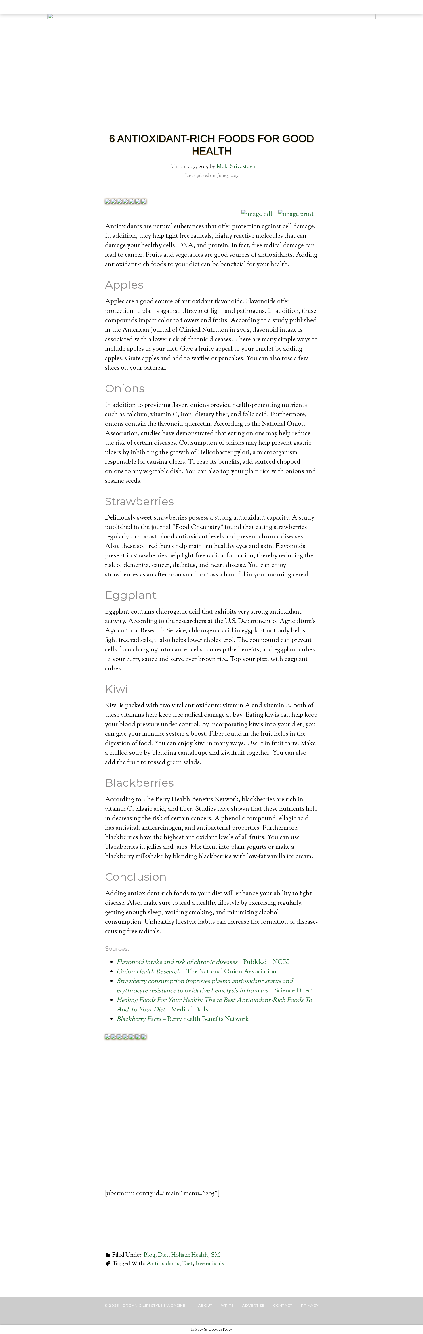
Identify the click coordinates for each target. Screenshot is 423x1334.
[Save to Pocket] (137, 202)
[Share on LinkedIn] (125, 202)
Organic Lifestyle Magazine (39, 8)
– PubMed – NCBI (203, 962)
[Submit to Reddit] (143, 202)
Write (227, 1305)
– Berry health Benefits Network (183, 1019)
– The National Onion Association (197, 972)
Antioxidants (163, 1264)
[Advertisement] (211, 1125)
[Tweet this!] (113, 202)
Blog (149, 1255)
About (205, 1305)
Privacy (310, 1305)
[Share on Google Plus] (119, 202)
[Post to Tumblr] (131, 202)
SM (215, 1255)
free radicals (209, 1264)
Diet (163, 1255)
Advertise (253, 1305)
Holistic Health (189, 1255)
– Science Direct (215, 986)
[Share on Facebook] (107, 202)
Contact (283, 1305)
